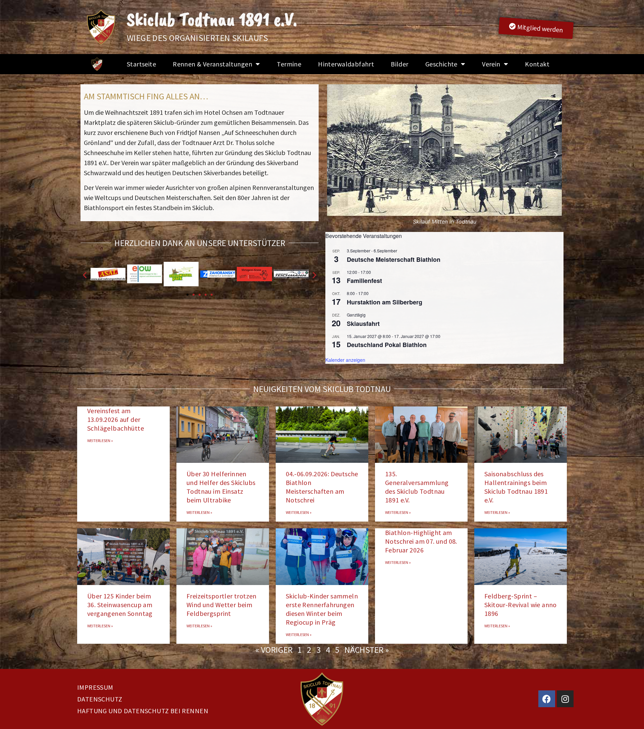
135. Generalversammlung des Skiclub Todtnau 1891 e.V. (416, 487)
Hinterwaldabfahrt (346, 64)
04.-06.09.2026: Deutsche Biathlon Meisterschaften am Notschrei (322, 487)
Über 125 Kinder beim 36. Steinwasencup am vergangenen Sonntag (120, 605)
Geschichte (441, 64)
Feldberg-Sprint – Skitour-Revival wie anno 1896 (520, 605)
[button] (333, 155)
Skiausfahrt (363, 323)
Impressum (95, 687)
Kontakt (537, 64)
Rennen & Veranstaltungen (212, 64)
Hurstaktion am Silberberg (384, 302)
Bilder (399, 64)
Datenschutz (99, 699)
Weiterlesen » (100, 440)
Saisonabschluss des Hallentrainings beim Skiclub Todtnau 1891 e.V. (516, 487)
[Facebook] (546, 698)
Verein (491, 64)
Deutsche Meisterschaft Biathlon (393, 259)
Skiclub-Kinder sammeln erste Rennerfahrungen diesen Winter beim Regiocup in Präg (322, 609)
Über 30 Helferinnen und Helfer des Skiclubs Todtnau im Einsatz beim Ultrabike (220, 487)
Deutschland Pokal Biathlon (387, 344)
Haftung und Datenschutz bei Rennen (142, 711)
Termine (289, 64)
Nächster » (366, 649)
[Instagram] (565, 698)
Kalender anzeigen (345, 359)
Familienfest (364, 280)
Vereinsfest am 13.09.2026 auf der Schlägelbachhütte (115, 419)
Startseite (141, 64)
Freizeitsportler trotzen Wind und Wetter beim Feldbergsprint (221, 605)
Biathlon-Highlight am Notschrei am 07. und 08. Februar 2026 (421, 541)
